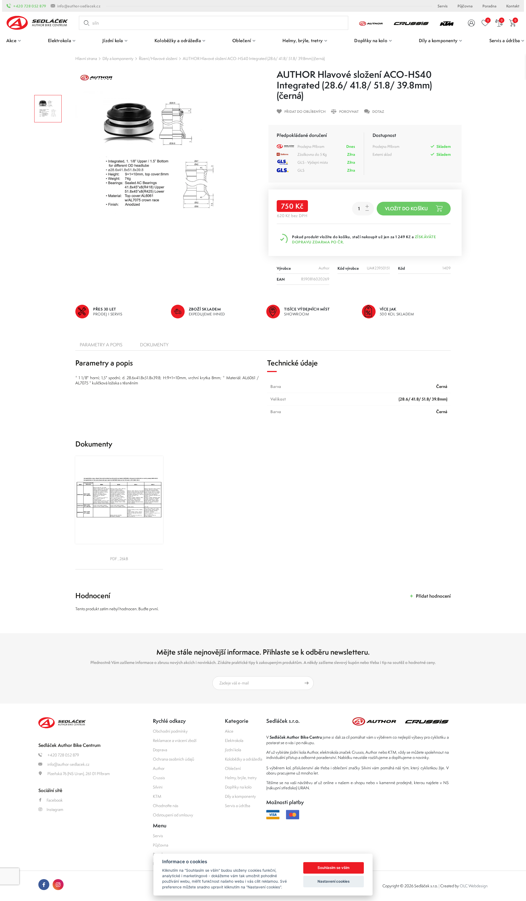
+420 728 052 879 (29, 6)
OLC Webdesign (474, 885)
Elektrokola (234, 740)
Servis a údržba (237, 805)
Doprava (160, 749)
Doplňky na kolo (238, 787)
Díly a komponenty (117, 58)
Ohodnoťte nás (165, 805)
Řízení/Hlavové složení (158, 58)
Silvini (157, 787)
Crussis (159, 777)
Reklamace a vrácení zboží (174, 740)
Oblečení (233, 768)
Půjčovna (465, 6)
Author (159, 768)
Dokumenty (154, 345)
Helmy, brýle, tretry (241, 777)
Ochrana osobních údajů (173, 759)
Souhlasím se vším (334, 867)
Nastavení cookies (334, 881)
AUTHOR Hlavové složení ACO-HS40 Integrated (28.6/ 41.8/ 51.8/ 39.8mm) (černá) (254, 58)
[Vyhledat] (85, 23)
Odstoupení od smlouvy (173, 814)
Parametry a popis (101, 345)
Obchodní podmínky (170, 731)
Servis (443, 6)
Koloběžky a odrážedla (243, 759)
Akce (229, 731)
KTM (157, 796)
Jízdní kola (233, 749)
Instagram (55, 809)
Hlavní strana (86, 58)
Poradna (489, 6)
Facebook (55, 800)
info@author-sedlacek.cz (79, 6)
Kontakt (512, 6)
